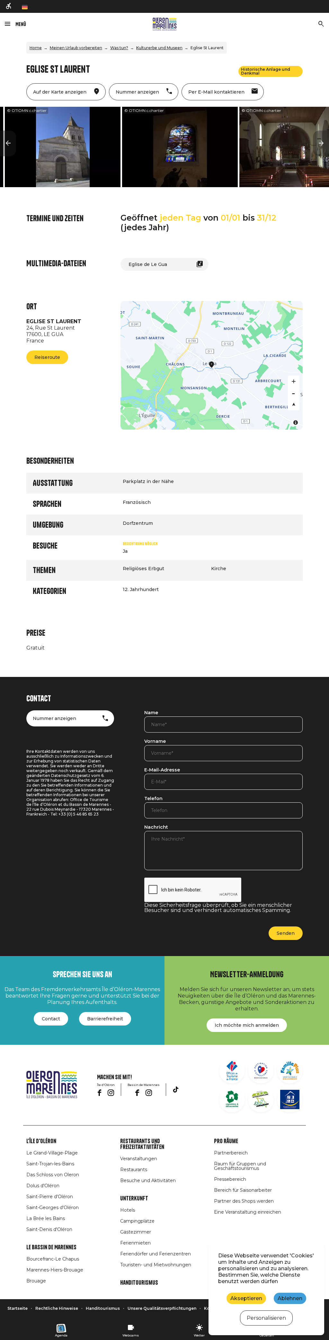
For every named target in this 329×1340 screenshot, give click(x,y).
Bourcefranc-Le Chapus (52, 1259)
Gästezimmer (135, 1232)
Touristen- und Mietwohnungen (155, 1265)
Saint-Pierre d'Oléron (49, 1196)
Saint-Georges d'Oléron (52, 1207)
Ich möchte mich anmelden (247, 1025)
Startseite (17, 1308)
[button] (8, 143)
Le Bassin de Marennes (51, 1247)
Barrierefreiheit (105, 1019)
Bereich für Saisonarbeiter (243, 1190)
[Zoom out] (293, 393)
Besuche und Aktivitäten (148, 1180)
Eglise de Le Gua (148, 264)
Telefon (153, 798)
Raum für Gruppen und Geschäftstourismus (240, 1166)
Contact (51, 1019)
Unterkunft (134, 1198)
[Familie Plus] (290, 1070)
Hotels (127, 1210)
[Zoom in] (293, 381)
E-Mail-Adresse (162, 770)
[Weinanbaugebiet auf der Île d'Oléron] (232, 1099)
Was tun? (119, 47)
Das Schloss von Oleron (52, 1174)
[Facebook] (99, 1092)
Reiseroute (47, 357)
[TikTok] (176, 1089)
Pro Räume (226, 1141)
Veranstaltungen (138, 1158)
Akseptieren (246, 1298)
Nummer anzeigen (54, 718)
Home (36, 47)
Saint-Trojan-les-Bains (50, 1164)
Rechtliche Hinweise (56, 1308)
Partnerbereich (231, 1153)
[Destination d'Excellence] (261, 1070)
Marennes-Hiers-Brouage (54, 1270)
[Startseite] (165, 24)
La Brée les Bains (45, 1218)
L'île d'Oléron (41, 1141)
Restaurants (133, 1169)
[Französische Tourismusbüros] (232, 1070)
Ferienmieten (135, 1243)
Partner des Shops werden (244, 1201)
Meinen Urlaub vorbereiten (76, 47)
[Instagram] (111, 1092)
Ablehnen (290, 1298)
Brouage (36, 1281)
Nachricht (156, 827)
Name (151, 713)
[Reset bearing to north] (293, 404)
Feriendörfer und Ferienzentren (155, 1254)
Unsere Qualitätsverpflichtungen (162, 1308)
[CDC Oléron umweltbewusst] (261, 1099)
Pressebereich (230, 1179)
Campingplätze (137, 1221)
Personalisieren (266, 1318)
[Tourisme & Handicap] (290, 1099)
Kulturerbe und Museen (159, 47)
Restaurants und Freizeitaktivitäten (142, 1144)
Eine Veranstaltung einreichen (247, 1212)
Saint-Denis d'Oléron (49, 1229)
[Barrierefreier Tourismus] (9, 6)
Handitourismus (139, 1283)
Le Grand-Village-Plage (52, 1153)
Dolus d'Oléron (42, 1185)
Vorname (155, 741)
